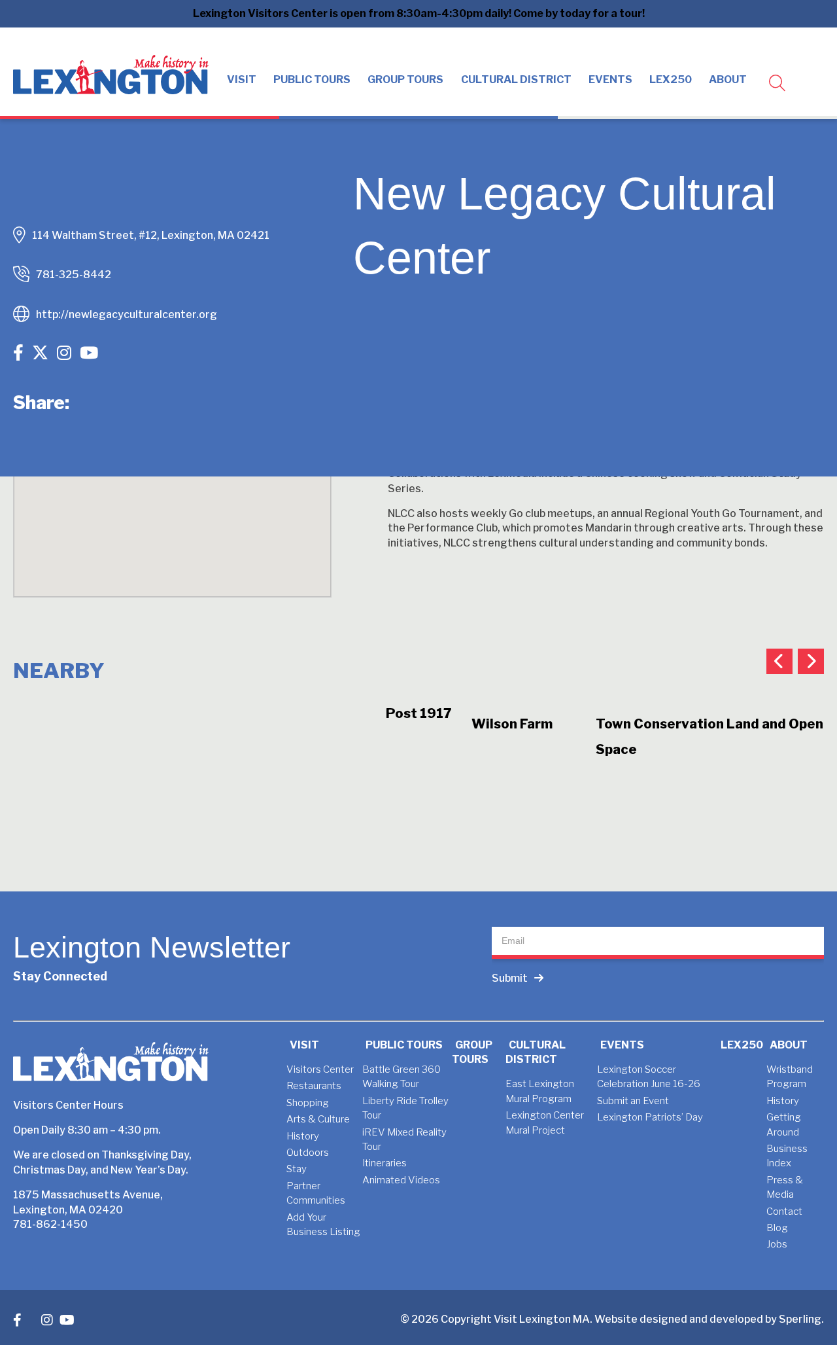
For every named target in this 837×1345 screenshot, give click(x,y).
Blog (777, 1228)
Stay (296, 1169)
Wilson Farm (512, 724)
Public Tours (311, 79)
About (728, 79)
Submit (510, 978)
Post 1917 (419, 713)
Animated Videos (401, 1180)
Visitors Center (320, 1069)
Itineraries (384, 1163)
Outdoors (307, 1152)
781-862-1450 (50, 1224)
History (302, 1136)
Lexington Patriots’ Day (650, 1117)
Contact (784, 1211)
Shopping (307, 1103)
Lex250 (670, 79)
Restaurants (313, 1086)
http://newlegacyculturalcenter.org (126, 314)
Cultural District (516, 79)
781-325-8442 (73, 274)
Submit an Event (633, 1101)
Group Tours (405, 79)
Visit (241, 79)
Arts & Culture (318, 1119)
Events (610, 79)
